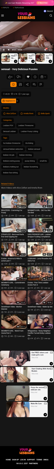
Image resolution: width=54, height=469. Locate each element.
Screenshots (20, 84)
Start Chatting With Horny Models (31, 57)
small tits (43, 161)
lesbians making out (11, 167)
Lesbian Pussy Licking (29, 131)
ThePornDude (19, 8)
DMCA (45, 460)
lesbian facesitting (31, 167)
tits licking (29, 143)
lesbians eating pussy (11, 161)
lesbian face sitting (10, 173)
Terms (39, 460)
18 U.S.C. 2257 (22, 463)
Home (8, 460)
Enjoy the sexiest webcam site (38, 388)
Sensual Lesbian (9, 131)
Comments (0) (34, 84)
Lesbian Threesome (25, 125)
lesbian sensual (34, 149)
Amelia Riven (28, 113)
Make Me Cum (13, 57)
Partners (33, 463)
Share (27, 84)
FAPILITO (6, 8)
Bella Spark (45, 113)
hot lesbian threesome (11, 143)
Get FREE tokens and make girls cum (48, 57)
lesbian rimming (25, 155)
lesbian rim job (8, 155)
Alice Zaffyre (11, 113)
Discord (50, 11)
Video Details (13, 84)
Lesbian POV (8, 125)
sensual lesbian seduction (13, 149)
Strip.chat (35, 357)
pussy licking (30, 161)
